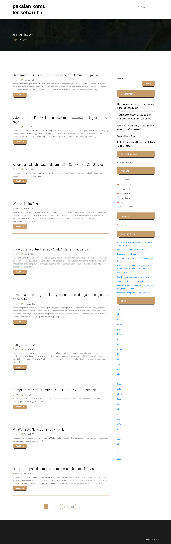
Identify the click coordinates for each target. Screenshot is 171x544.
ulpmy (119, 319)
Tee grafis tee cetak (27, 344)
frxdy (119, 309)
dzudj (119, 344)
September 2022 (126, 207)
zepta (119, 449)
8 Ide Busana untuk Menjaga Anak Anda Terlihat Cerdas (51, 249)
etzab (119, 359)
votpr (119, 454)
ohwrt (119, 374)
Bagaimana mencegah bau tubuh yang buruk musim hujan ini (56, 75)
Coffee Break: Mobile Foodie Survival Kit (132, 249)
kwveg (17, 80)
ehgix (119, 444)
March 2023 (124, 180)
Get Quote (141, 7)
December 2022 (126, 193)
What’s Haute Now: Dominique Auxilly (38, 429)
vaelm (119, 379)
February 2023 (125, 184)
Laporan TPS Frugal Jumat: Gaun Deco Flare (133, 292)
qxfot (119, 424)
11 (64, 506)
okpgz (119, 394)
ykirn (119, 364)
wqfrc (119, 414)
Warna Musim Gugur (27, 203)
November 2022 (126, 198)
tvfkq (119, 339)
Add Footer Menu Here (150, 539)
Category (123, 225)
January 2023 (125, 189)
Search (120, 78)
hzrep (119, 354)
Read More (20, 95)
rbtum (119, 349)
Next (72, 506)
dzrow (119, 324)
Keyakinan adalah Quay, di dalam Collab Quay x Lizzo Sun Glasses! (59, 164)
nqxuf (119, 329)
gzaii (119, 429)
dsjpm (119, 369)
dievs (119, 314)
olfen (119, 459)
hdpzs (119, 334)
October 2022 (125, 202)
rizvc (119, 404)
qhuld (119, 409)
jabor (119, 399)
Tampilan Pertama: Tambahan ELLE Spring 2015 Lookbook (54, 389)
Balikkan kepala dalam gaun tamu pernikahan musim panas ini (57, 468)
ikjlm (119, 384)
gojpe (119, 389)
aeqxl (119, 439)
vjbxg (119, 434)
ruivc (119, 419)
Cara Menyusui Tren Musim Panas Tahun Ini (133, 277)
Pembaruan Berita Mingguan (127, 254)
